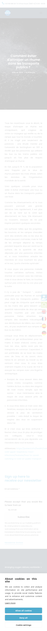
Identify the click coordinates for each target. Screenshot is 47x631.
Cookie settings (23, 625)
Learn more (10, 603)
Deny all (23, 617)
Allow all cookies (23, 610)
